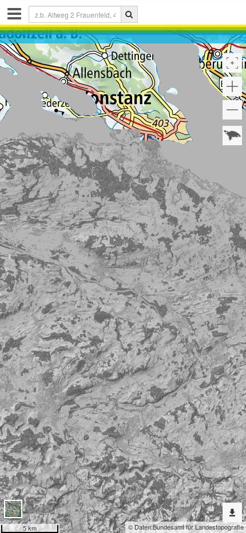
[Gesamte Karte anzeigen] (232, 135)
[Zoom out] (232, 110)
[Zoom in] (232, 86)
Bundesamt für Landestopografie (198, 526)
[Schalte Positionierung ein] (232, 63)
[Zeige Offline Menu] (232, 512)
